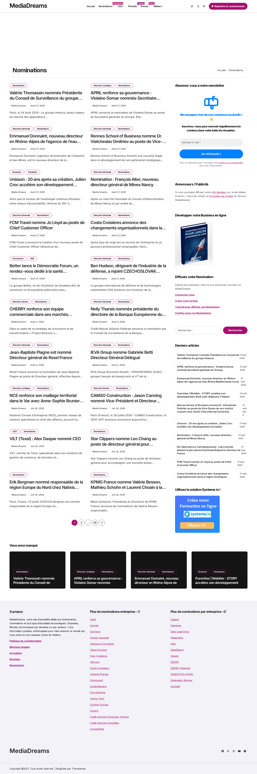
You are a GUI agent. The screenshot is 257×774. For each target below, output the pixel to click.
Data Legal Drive (180, 631)
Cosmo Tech (97, 698)
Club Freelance (98, 656)
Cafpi (93, 619)
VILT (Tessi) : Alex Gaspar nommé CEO (45, 438)
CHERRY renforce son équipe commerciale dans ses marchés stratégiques (39, 314)
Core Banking (97, 692)
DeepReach (177, 649)
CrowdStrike (97, 729)
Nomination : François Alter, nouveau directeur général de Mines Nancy (204, 437)
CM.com (94, 662)
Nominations (107, 5)
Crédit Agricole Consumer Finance (109, 716)
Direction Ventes (20, 301)
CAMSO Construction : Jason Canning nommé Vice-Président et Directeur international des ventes (126, 401)
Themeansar (79, 768)
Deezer (175, 656)
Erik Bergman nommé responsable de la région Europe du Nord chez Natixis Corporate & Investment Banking (46, 487)
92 (95, 522)
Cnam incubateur (99, 668)
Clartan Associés (99, 637)
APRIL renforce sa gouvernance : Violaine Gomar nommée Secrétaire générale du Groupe (123, 98)
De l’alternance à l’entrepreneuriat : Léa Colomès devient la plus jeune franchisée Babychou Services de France (208, 450)
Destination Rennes (181, 680)
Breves (146, 5)
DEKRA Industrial (180, 668)
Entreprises (219, 571)
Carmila (94, 625)
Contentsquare (98, 686)
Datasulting (177, 637)
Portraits (133, 5)
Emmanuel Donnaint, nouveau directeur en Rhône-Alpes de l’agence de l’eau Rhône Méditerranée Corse (46, 141)
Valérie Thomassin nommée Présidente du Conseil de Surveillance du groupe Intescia (46, 98)
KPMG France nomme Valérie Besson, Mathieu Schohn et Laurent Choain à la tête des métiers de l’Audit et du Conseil (127, 487)
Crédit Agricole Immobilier (104, 722)
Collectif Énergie (99, 674)
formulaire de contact (221, 196)
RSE (32, 258)
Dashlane (176, 625)
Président (32, 172)
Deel (173, 643)
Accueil (91, 6)
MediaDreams (28, 5)
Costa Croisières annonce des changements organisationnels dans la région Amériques (126, 228)
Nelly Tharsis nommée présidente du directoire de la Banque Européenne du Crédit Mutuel (126, 314)
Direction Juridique (102, 85)
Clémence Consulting (102, 643)
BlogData (61, 768)
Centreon (95, 631)
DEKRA (175, 662)
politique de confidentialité (231, 163)
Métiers (158, 6)
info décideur (219, 192)
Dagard (175, 619)
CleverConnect (98, 649)
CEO (120, 6)
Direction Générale (21, 129)
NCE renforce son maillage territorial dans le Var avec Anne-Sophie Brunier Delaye (45, 401)
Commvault (96, 680)
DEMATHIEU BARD (182, 674)
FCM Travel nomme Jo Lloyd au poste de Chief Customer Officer (47, 225)
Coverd (94, 710)
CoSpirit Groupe (99, 704)
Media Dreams (18, 105)
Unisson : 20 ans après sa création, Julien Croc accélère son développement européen (48, 185)
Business (17, 172)
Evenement (18, 258)
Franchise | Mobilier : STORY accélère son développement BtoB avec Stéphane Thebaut (203, 395)
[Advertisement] (128, 35)
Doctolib (175, 686)
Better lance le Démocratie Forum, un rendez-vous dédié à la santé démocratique (44, 271)
